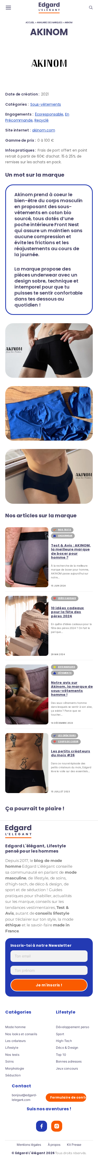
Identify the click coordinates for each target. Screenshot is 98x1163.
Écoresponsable (49, 114)
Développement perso (72, 1027)
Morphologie (14, 1068)
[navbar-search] (91, 8)
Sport (60, 1034)
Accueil (30, 22)
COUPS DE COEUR (68, 741)
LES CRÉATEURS (67, 735)
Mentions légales (29, 1144)
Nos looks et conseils (21, 1034)
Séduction (13, 1075)
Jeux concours (67, 1068)
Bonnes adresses (69, 1061)
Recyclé (41, 120)
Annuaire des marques (49, 22)
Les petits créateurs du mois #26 (70, 753)
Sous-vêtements (45, 104)
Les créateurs (15, 1041)
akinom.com (43, 130)
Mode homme (15, 1027)
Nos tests (12, 1055)
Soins (9, 1061)
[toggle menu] (8, 7)
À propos (54, 1144)
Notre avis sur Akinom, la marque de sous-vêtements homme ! (72, 688)
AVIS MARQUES (66, 667)
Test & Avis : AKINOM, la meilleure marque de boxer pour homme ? (71, 551)
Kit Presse (74, 1144)
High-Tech (64, 1041)
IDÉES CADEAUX (67, 598)
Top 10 (61, 1055)
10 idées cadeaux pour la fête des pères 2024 (67, 612)
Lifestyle (11, 1048)
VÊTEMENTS (65, 673)
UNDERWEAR (65, 535)
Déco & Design (67, 1048)
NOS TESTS (64, 529)
